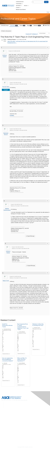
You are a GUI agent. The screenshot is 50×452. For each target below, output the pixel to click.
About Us (3, 437)
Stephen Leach (37, 327)
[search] (33, 2)
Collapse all (35, 34)
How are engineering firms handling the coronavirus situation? (7, 359)
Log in (46, 1)
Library (22, 25)
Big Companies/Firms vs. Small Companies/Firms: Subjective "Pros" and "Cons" (22, 326)
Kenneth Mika (5, 86)
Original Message (30, 236)
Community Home (4, 25)
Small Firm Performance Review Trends (7, 325)
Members (37, 25)
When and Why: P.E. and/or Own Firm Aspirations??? (22, 359)
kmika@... (12, 115)
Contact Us (3, 430)
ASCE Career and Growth (6, 416)
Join (2, 426)
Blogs (29, 25)
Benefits (3, 428)
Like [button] (47, 47)
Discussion (13, 25)
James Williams (22, 331)
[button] (19, 4)
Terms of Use (4, 439)
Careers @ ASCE (5, 414)
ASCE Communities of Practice (7, 418)
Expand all (28, 34)
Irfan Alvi (5, 363)
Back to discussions (6, 31)
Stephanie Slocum (7, 329)
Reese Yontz (6, 280)
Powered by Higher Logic (25, 449)
